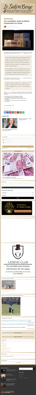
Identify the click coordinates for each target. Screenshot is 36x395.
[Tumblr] (18, 112)
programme (9, 92)
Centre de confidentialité (6, 351)
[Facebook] (8, 112)
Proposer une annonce (18, 332)
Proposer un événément (18, 336)
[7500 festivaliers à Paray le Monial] (3, 372)
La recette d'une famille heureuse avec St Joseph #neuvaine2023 (17, 241)
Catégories (4, 346)
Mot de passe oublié (31, 144)
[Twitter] (5, 112)
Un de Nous (21, 53)
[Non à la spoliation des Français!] (18, 175)
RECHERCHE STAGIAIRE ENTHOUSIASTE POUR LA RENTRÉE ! (14, 327)
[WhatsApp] (23, 112)
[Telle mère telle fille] (3, 377)
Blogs (3, 342)
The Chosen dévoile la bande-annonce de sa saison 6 (10, 384)
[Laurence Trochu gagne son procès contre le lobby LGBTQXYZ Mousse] (9, 127)
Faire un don (4, 343)
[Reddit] (15, 112)
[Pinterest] (10, 112)
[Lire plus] (23, 178)
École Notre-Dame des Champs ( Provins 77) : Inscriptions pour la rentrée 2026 (16, 320)
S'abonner (21, 376)
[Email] (21, 112)
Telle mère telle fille (9, 374)
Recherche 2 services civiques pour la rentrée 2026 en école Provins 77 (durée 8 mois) (18, 324)
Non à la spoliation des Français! (9, 177)
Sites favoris (4, 349)
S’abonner (4, 345)
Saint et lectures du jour (6, 348)
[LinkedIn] (13, 112)
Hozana (25, 241)
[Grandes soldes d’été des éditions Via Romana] (3, 382)
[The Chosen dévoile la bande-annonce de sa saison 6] (3, 386)
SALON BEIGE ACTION (18, 151)
